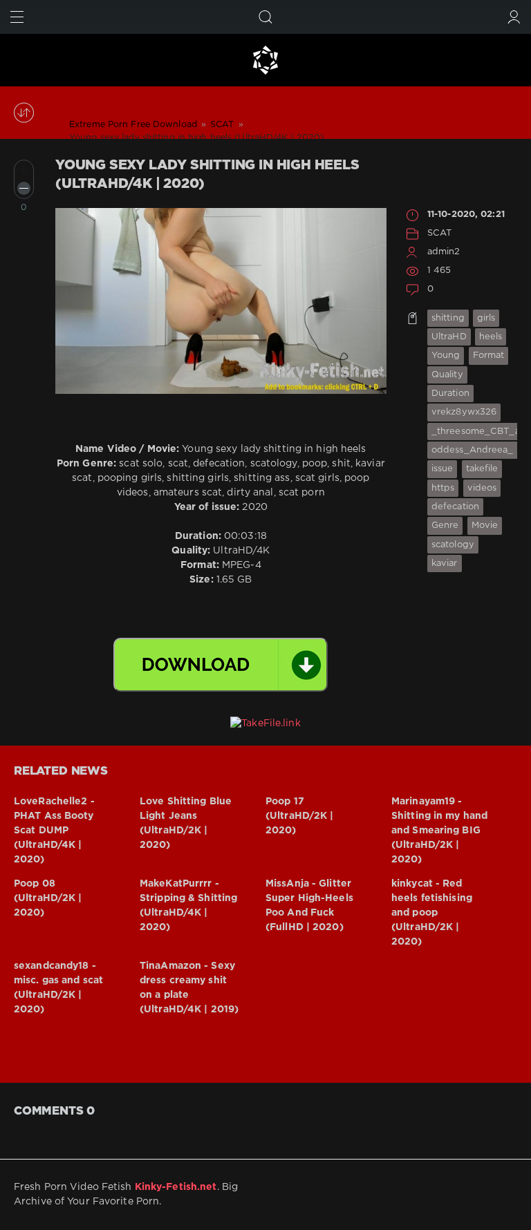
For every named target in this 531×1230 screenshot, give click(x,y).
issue (442, 469)
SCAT (439, 233)
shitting (448, 318)
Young (445, 355)
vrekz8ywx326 (463, 412)
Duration (450, 393)
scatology (452, 545)
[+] (24, 169)
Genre (445, 525)
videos (482, 488)
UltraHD (449, 337)
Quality (447, 375)
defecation (455, 507)
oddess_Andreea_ (472, 450)
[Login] (514, 17)
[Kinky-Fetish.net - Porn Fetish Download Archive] (265, 60)
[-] (24, 188)
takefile (482, 469)
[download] (220, 665)
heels (491, 337)
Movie (485, 525)
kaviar (444, 563)
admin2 (443, 252)
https (443, 488)
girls (486, 318)
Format (489, 355)
